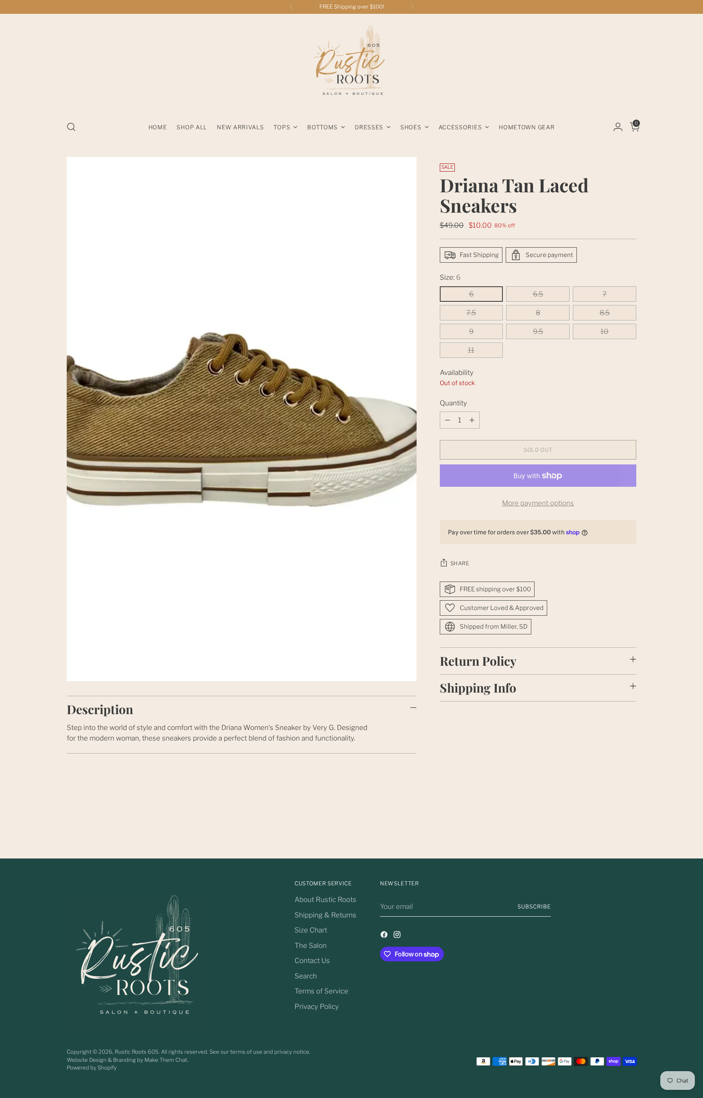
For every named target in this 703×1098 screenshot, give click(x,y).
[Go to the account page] (615, 127)
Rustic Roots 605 (137, 1051)
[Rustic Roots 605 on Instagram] (398, 936)
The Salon (311, 945)
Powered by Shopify (92, 1067)
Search (306, 976)
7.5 (471, 313)
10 (604, 331)
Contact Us (312, 960)
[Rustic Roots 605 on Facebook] (385, 936)
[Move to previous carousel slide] (611, 831)
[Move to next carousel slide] (629, 830)
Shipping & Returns (325, 915)
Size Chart (311, 930)
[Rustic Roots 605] (351, 64)
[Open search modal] (71, 127)
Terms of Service (321, 991)
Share (459, 563)
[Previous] (291, 7)
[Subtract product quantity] (447, 420)
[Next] (412, 7)
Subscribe (534, 906)
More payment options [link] (538, 503)
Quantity (453, 403)
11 (471, 350)
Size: (450, 277)
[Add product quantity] (472, 420)
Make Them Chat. (166, 1060)
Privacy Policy (317, 1006)
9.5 (538, 331)
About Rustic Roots (325, 899)
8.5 (605, 313)
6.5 (538, 294)
